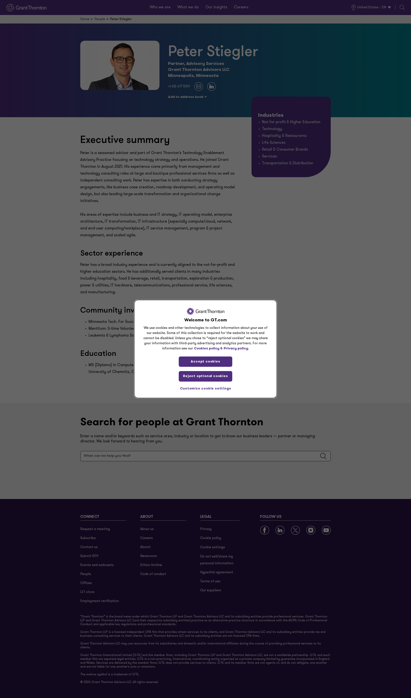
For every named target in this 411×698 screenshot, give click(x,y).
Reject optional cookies (205, 376)
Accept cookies (205, 361)
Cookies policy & (208, 348)
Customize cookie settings (205, 388)
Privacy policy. (236, 348)
